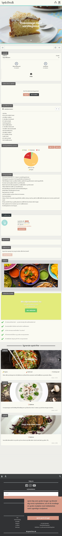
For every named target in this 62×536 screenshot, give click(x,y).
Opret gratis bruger (43, 518)
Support (17, 523)
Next (58, 275)
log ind (26, 94)
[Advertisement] (31, 277)
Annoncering (17, 519)
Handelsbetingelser (45, 525)
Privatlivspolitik (45, 523)
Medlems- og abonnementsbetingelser (45, 527)
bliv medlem (34, 94)
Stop (2, 275)
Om (17, 517)
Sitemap (17, 527)
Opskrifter (7, 3)
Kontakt (17, 521)
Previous (4, 275)
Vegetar (31, 169)
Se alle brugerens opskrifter (24, 226)
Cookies (17, 525)
